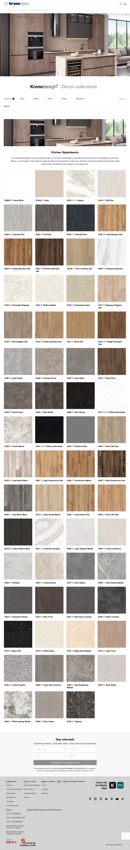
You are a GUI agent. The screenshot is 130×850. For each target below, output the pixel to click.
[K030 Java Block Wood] (18, 497)
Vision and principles (14, 789)
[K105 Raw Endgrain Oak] (18, 325)
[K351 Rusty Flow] (112, 361)
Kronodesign (22, 10)
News (59, 781)
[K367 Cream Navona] (49, 566)
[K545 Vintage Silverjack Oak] (112, 325)
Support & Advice (48, 781)
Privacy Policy (29, 789)
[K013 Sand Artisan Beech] (49, 497)
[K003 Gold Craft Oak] (112, 497)
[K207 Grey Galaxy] (80, 566)
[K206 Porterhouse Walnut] (80, 463)
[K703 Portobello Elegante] (18, 288)
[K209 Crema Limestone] (112, 532)
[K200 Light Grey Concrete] (49, 668)
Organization (11, 781)
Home (8, 10)
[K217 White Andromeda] (112, 395)
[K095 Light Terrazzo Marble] (80, 532)
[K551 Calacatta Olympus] (49, 532)
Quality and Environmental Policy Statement (44, 809)
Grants (9, 809)
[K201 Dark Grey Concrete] (80, 600)
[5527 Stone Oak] (80, 325)
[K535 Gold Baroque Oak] (112, 217)
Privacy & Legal (30, 781)
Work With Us (11, 797)
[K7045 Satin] (49, 183)
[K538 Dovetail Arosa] (49, 361)
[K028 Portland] (18, 566)
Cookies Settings (30, 793)
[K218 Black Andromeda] (49, 429)
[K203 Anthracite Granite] (18, 600)
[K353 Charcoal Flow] (80, 217)
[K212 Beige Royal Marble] (80, 634)
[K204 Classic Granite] (18, 668)
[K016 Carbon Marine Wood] (18, 532)
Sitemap (45, 793)
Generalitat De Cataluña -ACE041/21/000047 (15, 827)
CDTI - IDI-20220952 (13, 814)
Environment (10, 793)
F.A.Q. (44, 785)
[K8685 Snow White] (18, 183)
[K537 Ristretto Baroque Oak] (49, 252)
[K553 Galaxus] (80, 704)
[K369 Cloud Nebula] (18, 429)
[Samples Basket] (125, 4)
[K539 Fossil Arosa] (18, 395)
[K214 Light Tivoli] (112, 634)
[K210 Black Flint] (18, 634)
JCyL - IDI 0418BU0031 (14, 822)
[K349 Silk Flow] (112, 183)
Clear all (122, 99)
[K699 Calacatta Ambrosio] (112, 252)
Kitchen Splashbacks (38, 10)
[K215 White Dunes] (49, 634)
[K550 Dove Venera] (49, 704)
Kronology (10, 801)
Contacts (45, 789)
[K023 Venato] (80, 183)
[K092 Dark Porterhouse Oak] (112, 463)
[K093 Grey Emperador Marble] (80, 668)
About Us (9, 785)
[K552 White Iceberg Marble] (18, 704)
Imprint (26, 797)
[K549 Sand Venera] (112, 668)
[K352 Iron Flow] (49, 217)
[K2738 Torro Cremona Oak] (80, 252)
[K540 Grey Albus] (80, 361)
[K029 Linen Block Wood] (18, 463)
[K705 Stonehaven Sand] (80, 288)
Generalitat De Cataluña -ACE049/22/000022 (15, 833)
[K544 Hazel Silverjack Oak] (49, 325)
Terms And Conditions (32, 785)
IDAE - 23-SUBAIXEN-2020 (15, 818)
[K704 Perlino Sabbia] (49, 288)
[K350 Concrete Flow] (18, 217)
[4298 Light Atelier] (18, 361)
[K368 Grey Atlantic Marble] (112, 566)
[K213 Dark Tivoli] (49, 600)
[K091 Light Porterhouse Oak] (49, 463)
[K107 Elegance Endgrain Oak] (112, 288)
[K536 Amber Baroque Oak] (18, 252)
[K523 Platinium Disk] (80, 429)
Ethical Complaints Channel (74, 781)
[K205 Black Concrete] (112, 600)
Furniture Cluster (12, 806)
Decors (14, 10)
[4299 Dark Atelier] (49, 395)
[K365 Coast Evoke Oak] (80, 497)
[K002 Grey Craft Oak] (112, 429)
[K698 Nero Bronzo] (80, 395)
